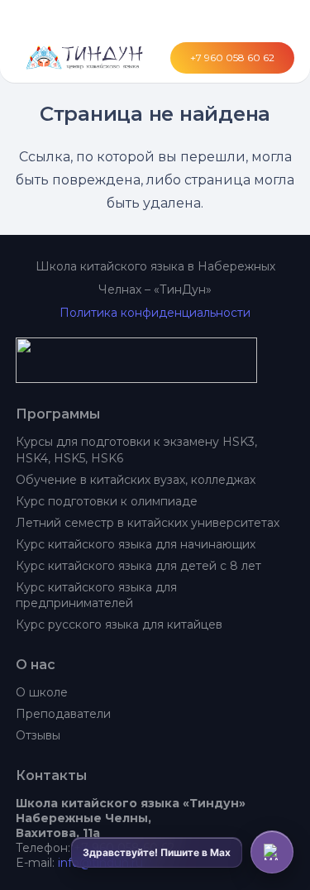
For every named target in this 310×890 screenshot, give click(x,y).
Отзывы (38, 735)
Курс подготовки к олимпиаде (107, 501)
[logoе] (155, 360)
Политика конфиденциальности (155, 312)
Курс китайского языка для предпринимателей (96, 595)
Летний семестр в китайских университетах (147, 522)
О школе (42, 692)
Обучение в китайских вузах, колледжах (135, 479)
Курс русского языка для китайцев (119, 624)
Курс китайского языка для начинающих (135, 544)
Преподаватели (63, 713)
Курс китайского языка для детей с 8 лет (138, 565)
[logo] (81, 57)
